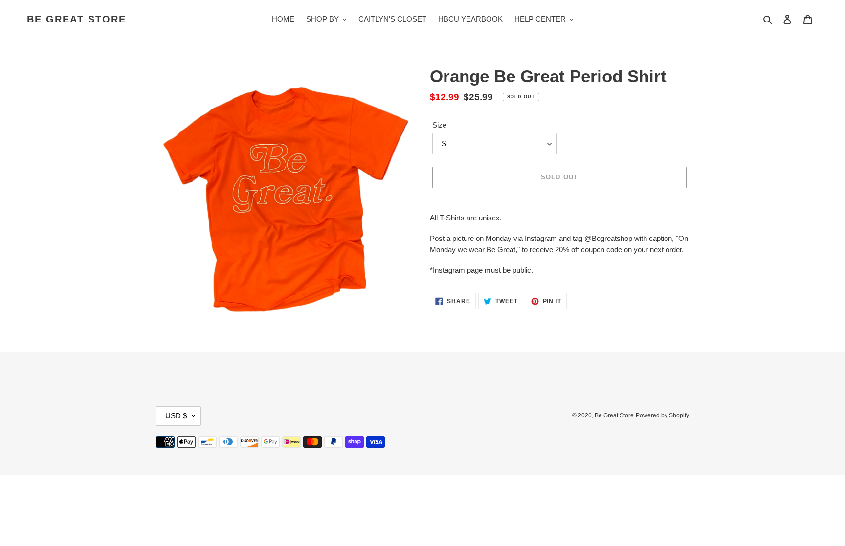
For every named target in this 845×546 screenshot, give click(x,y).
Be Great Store (76, 19)
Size (439, 125)
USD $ (176, 416)
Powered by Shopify (662, 415)
